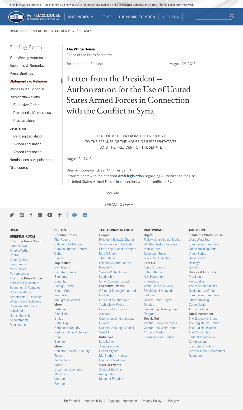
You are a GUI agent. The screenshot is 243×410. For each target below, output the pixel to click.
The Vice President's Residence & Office (203, 288)
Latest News (18, 246)
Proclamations (24, 120)
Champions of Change (159, 337)
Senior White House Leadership (112, 274)
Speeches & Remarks (26, 65)
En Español (72, 401)
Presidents (196, 276)
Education (61, 281)
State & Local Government (207, 351)
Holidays (195, 263)
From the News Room (26, 241)
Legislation (17, 128)
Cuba (57, 253)
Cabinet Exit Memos (68, 244)
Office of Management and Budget (117, 293)
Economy (60, 276)
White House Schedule (27, 89)
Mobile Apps (152, 249)
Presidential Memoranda (32, 113)
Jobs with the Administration (154, 274)
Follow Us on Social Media (162, 239)
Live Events (18, 264)
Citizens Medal (154, 332)
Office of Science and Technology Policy (114, 302)
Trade (58, 365)
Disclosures (18, 168)
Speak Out (151, 318)
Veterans (60, 379)
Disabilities (61, 314)
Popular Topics (65, 235)
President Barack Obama (116, 239)
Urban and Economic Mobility (68, 372)
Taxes (58, 355)
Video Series (197, 253)
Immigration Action (67, 300)
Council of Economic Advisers (113, 312)
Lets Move (106, 341)
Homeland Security (67, 328)
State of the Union (111, 369)
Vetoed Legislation (27, 152)
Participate (154, 230)
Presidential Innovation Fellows (159, 293)
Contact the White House (161, 328)
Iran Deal (60, 295)
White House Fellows (158, 286)
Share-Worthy (19, 250)
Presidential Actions (24, 97)
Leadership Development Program (161, 312)
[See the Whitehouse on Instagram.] (22, 215)
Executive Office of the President (115, 265)
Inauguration (107, 374)
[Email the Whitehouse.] (85, 215)
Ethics (58, 318)
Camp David (197, 304)
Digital (148, 235)
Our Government (201, 314)
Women (59, 383)
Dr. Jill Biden (108, 253)
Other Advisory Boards (114, 281)
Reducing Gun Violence (70, 332)
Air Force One (198, 309)
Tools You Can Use (157, 258)
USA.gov (173, 401)
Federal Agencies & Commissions (202, 339)
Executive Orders (27, 105)
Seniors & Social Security (72, 351)
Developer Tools (155, 253)
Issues (106, 17)
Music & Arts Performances (19, 271)
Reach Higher (108, 351)
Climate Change (65, 272)
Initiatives (106, 337)
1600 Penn (170, 17)
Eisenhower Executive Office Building (204, 297)
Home (14, 31)
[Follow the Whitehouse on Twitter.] (12, 215)
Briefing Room (81, 17)
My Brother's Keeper (113, 355)
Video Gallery (19, 260)
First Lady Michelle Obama (117, 249)
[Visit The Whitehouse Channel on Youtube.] (49, 215)
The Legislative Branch (204, 323)
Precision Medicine (112, 360)
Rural (57, 337)
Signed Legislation (27, 144)
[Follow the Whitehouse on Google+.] (40, 215)
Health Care (62, 291)
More (58, 304)
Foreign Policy (64, 286)
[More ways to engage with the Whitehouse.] (60, 215)
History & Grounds (202, 272)
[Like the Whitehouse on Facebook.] (31, 215)
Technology (62, 360)
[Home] (34, 22)
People (104, 235)
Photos (14, 255)
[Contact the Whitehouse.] (72, 215)
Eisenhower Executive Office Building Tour (204, 247)
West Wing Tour (199, 239)
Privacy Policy (152, 401)
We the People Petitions (160, 323)
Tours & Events (154, 267)
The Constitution (200, 332)
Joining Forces (109, 346)
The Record (62, 239)
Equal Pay (61, 323)
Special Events (110, 365)
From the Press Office (26, 278)
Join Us (149, 263)
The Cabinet (107, 258)
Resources (196, 355)
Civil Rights (62, 267)
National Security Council (116, 328)
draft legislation (131, 176)
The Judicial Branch (202, 328)
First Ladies (197, 281)
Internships (151, 281)
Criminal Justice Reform (70, 249)
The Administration (136, 17)
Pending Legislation (28, 136)
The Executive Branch (204, 318)
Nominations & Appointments (31, 160)
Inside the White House (206, 235)
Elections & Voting (201, 346)
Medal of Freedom (111, 379)
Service (59, 341)
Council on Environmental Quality (116, 321)
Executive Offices (112, 286)
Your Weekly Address (26, 58)
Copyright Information (122, 401)
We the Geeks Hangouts (161, 244)
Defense (60, 309)
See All (59, 258)
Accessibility (94, 401)
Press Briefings (21, 73)
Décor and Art (198, 258)
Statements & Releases (71, 31)
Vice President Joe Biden (116, 244)
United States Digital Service (158, 302)
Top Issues (62, 263)
